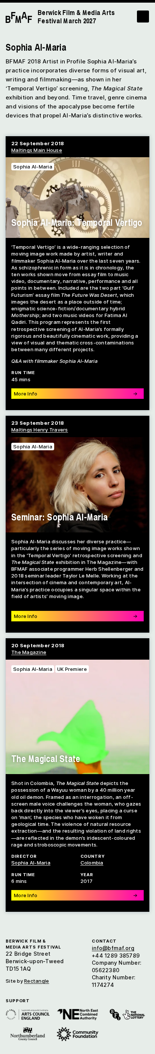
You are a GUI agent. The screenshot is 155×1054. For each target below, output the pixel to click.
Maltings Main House (36, 150)
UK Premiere (72, 669)
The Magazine (28, 652)
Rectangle (36, 981)
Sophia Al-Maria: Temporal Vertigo (77, 222)
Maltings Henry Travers (39, 430)
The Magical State (45, 758)
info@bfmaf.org (113, 948)
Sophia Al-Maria (32, 669)
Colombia (92, 863)
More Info (75, 895)
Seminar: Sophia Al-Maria (59, 516)
